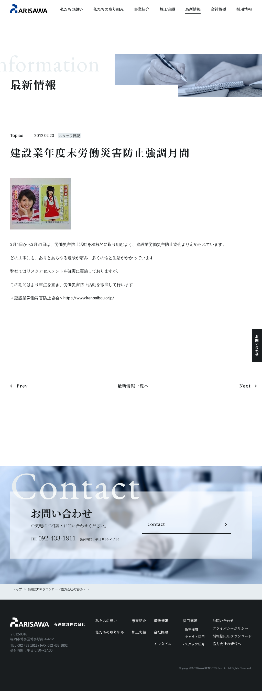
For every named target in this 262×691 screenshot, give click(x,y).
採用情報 (244, 9)
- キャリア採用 (194, 636)
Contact (156, 524)
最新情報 (193, 9)
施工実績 (167, 9)
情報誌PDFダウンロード (232, 635)
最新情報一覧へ (133, 386)
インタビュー (164, 643)
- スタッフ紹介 (194, 644)
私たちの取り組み (108, 9)
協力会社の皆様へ (73, 589)
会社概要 (218, 9)
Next (245, 386)
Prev (22, 386)
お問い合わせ (256, 345)
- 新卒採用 (190, 629)
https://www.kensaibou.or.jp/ (88, 298)
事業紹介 (141, 9)
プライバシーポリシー (230, 628)
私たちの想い (71, 9)
